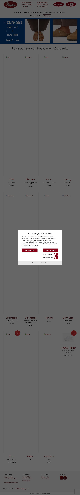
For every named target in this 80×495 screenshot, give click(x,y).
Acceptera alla (29, 250)
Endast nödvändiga (50, 250)
